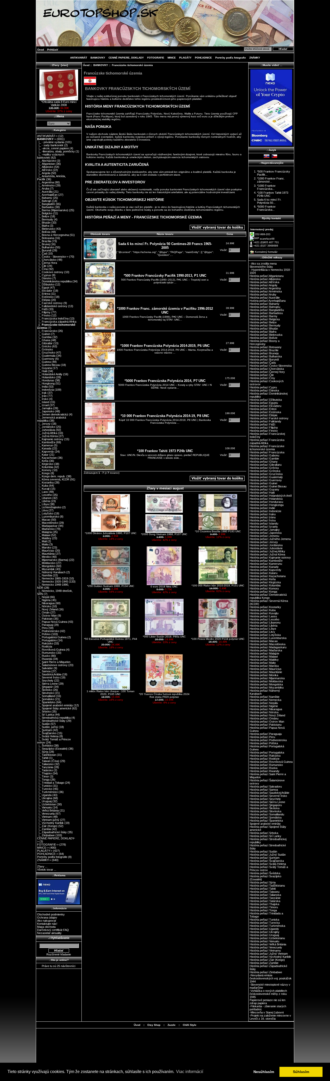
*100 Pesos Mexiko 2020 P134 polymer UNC (217, 638)
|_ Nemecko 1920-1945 (52, 581)
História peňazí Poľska (264, 743)
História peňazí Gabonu (264, 455)
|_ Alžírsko (44, 169)
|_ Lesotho (44, 494)
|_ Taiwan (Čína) (48, 761)
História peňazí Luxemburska (268, 638)
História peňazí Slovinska (265, 811)
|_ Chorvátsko (46, 259)
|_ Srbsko (44, 711)
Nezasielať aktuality (49, 933)
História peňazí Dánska (264, 390)
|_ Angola (43, 173)
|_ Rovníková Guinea (51, 649)
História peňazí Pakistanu (266, 724)
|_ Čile (41, 265)
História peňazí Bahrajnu (265, 306)
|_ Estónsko (45, 296)
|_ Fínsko (44, 315)
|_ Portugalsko (47, 640)
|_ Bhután (44, 222)
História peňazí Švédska (265, 873)
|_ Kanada (44, 448)
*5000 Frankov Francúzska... (266, 208)
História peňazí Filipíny (264, 427)
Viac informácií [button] (189, 1071)
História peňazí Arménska (266, 291)
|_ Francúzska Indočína (53, 318)
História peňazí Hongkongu (267, 504)
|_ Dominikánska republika (54, 281)
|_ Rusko (43, 655)
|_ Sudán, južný (47, 726)
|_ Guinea (44, 361)
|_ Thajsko (44, 773)
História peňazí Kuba (263, 610)
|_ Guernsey (45, 358)
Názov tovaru (165, 234)
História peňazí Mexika (264, 675)
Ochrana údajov (47, 917)
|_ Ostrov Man (47, 615)
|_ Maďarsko (46, 528)
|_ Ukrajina (44, 798)
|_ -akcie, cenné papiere (53, 148)
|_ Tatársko (45, 770)
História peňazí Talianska (265, 894)
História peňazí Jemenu (264, 535)
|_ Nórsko (44, 606)
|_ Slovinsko (45, 692)
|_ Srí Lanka (45, 714)
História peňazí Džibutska (266, 399)
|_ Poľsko (44, 634)
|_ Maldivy (44, 538)
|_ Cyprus (44, 275)
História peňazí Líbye (263, 628)
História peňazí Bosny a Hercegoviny (264, 342)
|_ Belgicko (44, 213)
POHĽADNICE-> (47, 853)
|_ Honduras (45, 380)
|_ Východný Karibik (50, 822)
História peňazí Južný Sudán (268, 854)
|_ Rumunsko (46, 652)
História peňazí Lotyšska (265, 634)
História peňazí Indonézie (265, 511)
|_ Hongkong (46, 383)
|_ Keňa (42, 460)
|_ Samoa (44, 671)
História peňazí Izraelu (264, 526)
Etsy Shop (153, 1024)
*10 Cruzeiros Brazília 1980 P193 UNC (218, 531)
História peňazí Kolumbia (265, 585)
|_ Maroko (44, 547)
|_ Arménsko (46, 185)
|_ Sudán (43, 723)
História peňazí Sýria (263, 882)
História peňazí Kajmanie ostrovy (270, 557)
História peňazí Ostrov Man (267, 721)
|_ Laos (42, 491)
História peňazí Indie (262, 508)
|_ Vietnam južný (48, 819)
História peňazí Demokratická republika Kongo (268, 596)
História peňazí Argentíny (265, 288)
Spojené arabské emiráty (265, 823)
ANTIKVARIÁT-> (47, 135)
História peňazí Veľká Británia (268, 944)
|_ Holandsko (46, 377)
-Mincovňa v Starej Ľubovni (267, 1012)
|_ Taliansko (45, 764)
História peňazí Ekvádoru (265, 405)
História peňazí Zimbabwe (266, 972)
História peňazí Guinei (263, 483)
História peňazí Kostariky (265, 607)
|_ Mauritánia (46, 553)
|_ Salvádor (45, 668)
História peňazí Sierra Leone (267, 802)
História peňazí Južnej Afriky (267, 551)
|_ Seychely (45, 680)
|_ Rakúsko (45, 643)
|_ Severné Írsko (48, 677)
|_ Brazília (44, 241)
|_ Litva (42, 510)
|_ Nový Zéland (47, 609)
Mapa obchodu (46, 926)
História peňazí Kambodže (266, 560)
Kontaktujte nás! (47, 923)
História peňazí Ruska (263, 767)
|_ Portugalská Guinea (52, 637)
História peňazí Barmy (263, 316)
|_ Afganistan (46, 163)
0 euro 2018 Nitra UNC (164, 586)
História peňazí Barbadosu (266, 313)
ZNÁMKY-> (44, 860)
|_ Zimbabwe (46, 835)
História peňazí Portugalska (267, 752)
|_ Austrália (45, 191)
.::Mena (59, 116)
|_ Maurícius (45, 550)
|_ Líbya (43, 504)
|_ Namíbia (44, 575)
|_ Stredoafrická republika (54, 717)
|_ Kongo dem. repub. (51, 476)
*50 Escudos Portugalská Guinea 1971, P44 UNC (110, 640)
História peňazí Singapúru (266, 805)
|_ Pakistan (45, 618)
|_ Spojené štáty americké (54, 708)
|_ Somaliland (46, 696)
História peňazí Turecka (265, 922)
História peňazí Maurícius (266, 668)
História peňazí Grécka (264, 467)
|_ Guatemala (46, 355)
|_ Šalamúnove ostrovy (52, 665)
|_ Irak (42, 392)
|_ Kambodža (46, 442)
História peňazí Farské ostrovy (269, 418)
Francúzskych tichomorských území (163, 96)
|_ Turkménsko (47, 791)
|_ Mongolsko (46, 566)
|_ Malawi (43, 535)
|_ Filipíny (44, 312)
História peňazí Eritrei (263, 409)
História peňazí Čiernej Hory (267, 371)
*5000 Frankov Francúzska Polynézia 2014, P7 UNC (165, 381)
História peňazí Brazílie (264, 350)
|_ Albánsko (45, 166)
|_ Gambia (44, 337)
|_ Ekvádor (44, 290)
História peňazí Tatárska (265, 901)
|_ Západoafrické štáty (52, 832)
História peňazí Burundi (264, 359)
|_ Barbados (45, 207)
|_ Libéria (43, 501)
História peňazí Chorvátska (267, 368)
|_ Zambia (44, 829)
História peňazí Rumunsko (266, 764)
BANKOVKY (100, 65)
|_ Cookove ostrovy (50, 272)
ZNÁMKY (254, 57)
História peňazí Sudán (263, 851)
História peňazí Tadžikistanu (267, 885)
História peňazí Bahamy (264, 303)
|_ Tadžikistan (46, 754)
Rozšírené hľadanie (58, 954)
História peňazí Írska (263, 520)
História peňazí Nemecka (265, 699)
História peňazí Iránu (263, 517)
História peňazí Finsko (264, 430)
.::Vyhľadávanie (58, 937)
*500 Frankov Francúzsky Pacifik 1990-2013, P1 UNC (165, 275)
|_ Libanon (44, 497)
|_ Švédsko (45, 745)
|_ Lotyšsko (45, 513)
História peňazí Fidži (262, 424)
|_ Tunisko (44, 785)
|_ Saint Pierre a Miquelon (53, 662)
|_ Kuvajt (43, 488)
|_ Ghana (43, 340)
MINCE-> (43, 847)
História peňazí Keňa (263, 579)
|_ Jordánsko (46, 426)
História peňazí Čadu (263, 362)
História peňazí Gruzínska (266, 474)
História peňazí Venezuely (266, 947)
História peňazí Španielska (266, 820)
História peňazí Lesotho (264, 619)
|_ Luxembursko (48, 516)
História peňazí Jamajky (265, 529)
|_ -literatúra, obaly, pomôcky (56, 151)
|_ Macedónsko (47, 522)
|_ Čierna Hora (47, 262)
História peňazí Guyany (264, 489)
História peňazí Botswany (266, 347)
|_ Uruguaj (44, 801)
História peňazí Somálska (266, 817)
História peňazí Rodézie (264, 758)
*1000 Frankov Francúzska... (266, 187)
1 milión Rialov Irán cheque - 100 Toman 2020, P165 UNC (111, 692)
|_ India (42, 386)
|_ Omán (43, 612)
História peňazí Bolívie (263, 337)
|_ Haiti (42, 371)
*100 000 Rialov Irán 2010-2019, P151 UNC (218, 585)
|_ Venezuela (46, 813)
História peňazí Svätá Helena (268, 863)
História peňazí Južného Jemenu (270, 538)
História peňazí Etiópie (263, 415)
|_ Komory (44, 470)
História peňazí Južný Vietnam (269, 953)
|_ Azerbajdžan (47, 194)
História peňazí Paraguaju (266, 733)
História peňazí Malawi (264, 656)
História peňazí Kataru (263, 573)
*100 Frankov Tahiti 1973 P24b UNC (165, 451)
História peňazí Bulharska (266, 356)
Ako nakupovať (46, 920)
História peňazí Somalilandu (267, 814)
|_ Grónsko (45, 349)
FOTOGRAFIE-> (48, 844)
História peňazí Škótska (264, 808)
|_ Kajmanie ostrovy (50, 439)
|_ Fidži (42, 309)
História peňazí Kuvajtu (264, 613)
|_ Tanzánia (45, 767)
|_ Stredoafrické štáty (51, 720)
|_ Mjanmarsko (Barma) (52, 559)
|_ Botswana (45, 238)
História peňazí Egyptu (264, 402)
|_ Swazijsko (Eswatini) (52, 748)
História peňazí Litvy (262, 631)
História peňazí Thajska (264, 904)
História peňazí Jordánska (266, 545)
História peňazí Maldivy (264, 659)
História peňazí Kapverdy (265, 569)
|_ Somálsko (45, 699)
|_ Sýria (42, 751)
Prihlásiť (52, 49)
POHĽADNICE (203, 57)
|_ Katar (42, 454)
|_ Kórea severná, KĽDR (53, 479)
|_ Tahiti (42, 757)
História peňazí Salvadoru (266, 786)
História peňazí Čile (262, 374)
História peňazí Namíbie (264, 696)
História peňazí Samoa (264, 789)
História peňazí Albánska (265, 279)
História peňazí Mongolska (266, 684)
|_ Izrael (43, 405)
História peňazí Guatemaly (266, 477)
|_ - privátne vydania (50, 142)
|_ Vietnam (44, 816)
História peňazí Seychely (265, 798)
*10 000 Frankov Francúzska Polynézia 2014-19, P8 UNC (165, 416)
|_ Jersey (44, 423)
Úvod (40, 49)
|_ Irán (42, 395)
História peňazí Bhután (264, 328)
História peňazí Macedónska (267, 644)
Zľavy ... (42, 866)
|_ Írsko (42, 398)
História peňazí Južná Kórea (267, 554)
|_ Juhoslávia (46, 429)
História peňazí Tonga (263, 910)
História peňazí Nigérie (264, 706)
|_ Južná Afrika (47, 433)
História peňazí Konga (263, 591)
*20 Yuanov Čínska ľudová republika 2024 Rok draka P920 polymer (164, 695)
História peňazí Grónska (265, 470)
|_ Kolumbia (45, 467)
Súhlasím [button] (301, 1072)
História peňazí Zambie (264, 962)
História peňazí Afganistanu (267, 275)
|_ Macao (43, 519)
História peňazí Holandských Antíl (271, 495)
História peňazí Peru (262, 737)
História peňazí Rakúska (265, 755)
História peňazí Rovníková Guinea (271, 761)
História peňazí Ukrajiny (264, 931)
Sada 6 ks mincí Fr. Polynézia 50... (269, 201)
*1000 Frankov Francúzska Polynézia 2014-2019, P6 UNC (165, 346)
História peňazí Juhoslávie (266, 548)
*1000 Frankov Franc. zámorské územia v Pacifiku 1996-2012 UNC (165, 310)
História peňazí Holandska (266, 498)
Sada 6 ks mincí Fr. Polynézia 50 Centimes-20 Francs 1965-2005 (165, 246)
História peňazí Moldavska (266, 681)
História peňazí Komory (264, 588)
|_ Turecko (44, 788)
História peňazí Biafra (263, 331)
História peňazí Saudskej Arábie (269, 792)
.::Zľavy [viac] (59, 65)
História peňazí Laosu (263, 616)
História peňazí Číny (262, 378)
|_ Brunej (43, 244)
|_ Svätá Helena (48, 736)
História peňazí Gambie (264, 458)
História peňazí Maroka (264, 665)
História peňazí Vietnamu (265, 950)
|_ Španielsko (46, 702)
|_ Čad (42, 253)
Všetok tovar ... (46, 869)
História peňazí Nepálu (264, 703)
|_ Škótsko (44, 689)
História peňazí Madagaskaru (268, 647)
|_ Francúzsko (47, 330)
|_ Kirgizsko (45, 463)
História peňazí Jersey (264, 542)
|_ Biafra (43, 225)
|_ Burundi (44, 250)
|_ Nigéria (44, 600)
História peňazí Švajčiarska (267, 860)
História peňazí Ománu (264, 718)
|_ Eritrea (43, 293)
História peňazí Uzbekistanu (267, 938)
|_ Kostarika (45, 482)
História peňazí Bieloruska (266, 334)
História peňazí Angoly (263, 285)
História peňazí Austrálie (265, 297)
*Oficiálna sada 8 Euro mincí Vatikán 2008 (59, 103)
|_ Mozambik (46, 569)
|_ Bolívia (43, 231)
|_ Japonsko (45, 411)
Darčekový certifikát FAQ (53, 929)
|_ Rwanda (44, 658)
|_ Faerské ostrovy (50, 303)
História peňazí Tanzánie (265, 897)
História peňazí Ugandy (264, 928)
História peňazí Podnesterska (268, 740)
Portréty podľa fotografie (230, 57)
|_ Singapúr (45, 686)
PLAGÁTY (185, 57)
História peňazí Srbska (264, 832)
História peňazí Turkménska (267, 925)
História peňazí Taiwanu (264, 891)
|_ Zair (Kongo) (47, 826)
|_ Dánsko (44, 278)
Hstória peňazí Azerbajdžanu (268, 300)
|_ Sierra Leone (47, 683)
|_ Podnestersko (48, 631)
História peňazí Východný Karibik (270, 956)
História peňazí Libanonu (265, 622)
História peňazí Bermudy (265, 325)
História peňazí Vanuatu (264, 941)
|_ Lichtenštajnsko (49, 507)
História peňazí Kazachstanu (268, 576)
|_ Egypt (43, 287)
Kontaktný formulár (266, 251)
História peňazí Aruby (263, 294)
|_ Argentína (45, 182)
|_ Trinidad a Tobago (50, 782)
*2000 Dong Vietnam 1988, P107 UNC (164, 534)
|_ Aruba (43, 188)
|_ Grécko (44, 346)
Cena (230, 234)
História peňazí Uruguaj (264, 935)
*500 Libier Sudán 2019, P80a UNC (164, 636)
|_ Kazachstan (47, 457)
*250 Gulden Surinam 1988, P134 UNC (110, 586)
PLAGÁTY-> (44, 850)
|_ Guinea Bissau (48, 364)
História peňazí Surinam (264, 857)
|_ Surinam (44, 730)
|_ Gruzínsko (46, 352)
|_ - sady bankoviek (50, 145)
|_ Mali (42, 541)
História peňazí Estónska (265, 412)
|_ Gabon (43, 333)
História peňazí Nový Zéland (267, 715)
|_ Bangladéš (46, 204)
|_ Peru (42, 627)
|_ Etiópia (43, 299)
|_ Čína (42, 269)
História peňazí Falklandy (265, 421)
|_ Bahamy (44, 197)
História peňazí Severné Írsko (268, 795)
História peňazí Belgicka (265, 319)
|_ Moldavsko (46, 562)
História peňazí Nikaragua (266, 709)
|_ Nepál (43, 597)
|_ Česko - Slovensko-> (52, 256)
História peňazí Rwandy (264, 771)
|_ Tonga (43, 779)
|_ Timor (43, 776)
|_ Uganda (44, 795)
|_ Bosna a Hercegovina (53, 234)
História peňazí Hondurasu (266, 501)
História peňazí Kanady (264, 566)
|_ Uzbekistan (46, 804)
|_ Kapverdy (45, 451)
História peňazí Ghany (264, 461)
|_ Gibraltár (45, 343)
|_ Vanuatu (44, 807)
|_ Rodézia (44, 646)
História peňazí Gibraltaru (266, 464)
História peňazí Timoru (264, 907)
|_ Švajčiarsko (46, 733)
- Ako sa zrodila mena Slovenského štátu (263, 265)
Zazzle (172, 1024)
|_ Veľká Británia (48, 810)
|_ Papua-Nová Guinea (52, 621)
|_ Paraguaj (45, 624)
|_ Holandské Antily (49, 374)
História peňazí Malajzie (264, 653)
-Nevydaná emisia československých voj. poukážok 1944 (271, 978)
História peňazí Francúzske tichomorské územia (267, 448)
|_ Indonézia (45, 389)
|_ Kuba (42, 485)
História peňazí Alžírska (264, 282)
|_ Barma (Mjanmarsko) (52, 210)
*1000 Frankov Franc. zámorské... (271, 180)
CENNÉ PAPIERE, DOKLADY (126, 57)
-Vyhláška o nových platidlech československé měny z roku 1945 (268, 993)
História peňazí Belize (263, 322)
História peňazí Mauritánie (266, 672)
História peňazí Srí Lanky (265, 836)
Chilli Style (189, 1024)
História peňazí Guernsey (266, 480)
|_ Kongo (43, 473)
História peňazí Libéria (263, 625)
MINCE (172, 57)
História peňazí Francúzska (267, 452)
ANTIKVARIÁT (78, 57)
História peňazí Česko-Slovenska (271, 365)
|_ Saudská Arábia (49, 674)
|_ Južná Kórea (47, 436)
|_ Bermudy (45, 219)
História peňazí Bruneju (264, 353)
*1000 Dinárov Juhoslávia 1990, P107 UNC (110, 533)
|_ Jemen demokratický (52, 414)
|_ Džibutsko (45, 284)
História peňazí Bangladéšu (267, 310)
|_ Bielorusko (46, 228)
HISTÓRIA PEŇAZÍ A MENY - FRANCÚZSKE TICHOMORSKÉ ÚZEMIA (143, 217)
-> (46, 139)
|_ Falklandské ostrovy (52, 306)
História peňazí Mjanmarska (267, 678)
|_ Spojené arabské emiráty (55, 705)
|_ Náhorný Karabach (51, 572)
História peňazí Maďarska (266, 650)
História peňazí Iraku (263, 514)
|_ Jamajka (44, 408)
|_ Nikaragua (46, 603)
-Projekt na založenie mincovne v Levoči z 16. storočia (270, 1017)
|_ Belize (43, 216)
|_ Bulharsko (45, 247)
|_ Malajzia (44, 532)
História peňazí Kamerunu (266, 563)
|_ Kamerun (45, 445)
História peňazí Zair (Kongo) (267, 959)
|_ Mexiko (44, 556)
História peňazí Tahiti (263, 888)
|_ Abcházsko (46, 160)
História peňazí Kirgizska (265, 582)
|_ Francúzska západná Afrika (56, 321)
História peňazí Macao (264, 641)
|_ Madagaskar (47, 525)
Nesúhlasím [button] (263, 1072)
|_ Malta (42, 544)
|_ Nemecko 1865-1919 (52, 578)
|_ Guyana (44, 368)
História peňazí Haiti (262, 492)
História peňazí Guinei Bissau (268, 486)
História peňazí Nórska (264, 712)
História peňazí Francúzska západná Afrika (267, 441)
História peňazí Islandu (264, 523)
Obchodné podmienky (51, 914)
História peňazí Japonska (266, 532)
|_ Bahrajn (44, 200)
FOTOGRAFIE (155, 57)
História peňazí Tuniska (264, 919)
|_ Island (43, 402)
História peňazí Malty (263, 662)
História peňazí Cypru (263, 387)
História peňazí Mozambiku (267, 687)
